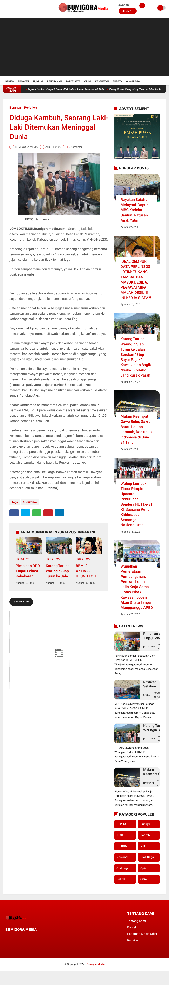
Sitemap (128, 10)
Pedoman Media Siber (142, 934)
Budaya (117, 81)
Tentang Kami (136, 921)
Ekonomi (23, 81)
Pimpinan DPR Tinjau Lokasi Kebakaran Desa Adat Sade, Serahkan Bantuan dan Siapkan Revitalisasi (28, 571)
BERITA (121, 824)
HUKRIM (121, 846)
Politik (120, 879)
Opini (87, 81)
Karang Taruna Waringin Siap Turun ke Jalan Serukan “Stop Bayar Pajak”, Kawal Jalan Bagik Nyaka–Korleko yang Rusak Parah (58, 571)
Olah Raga (133, 81)
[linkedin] (59, 512)
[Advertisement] (85, 47)
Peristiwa (30, 107)
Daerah (145, 835)
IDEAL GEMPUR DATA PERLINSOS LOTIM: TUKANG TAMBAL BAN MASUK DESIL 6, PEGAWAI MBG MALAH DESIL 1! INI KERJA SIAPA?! (136, 279)
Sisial (144, 879)
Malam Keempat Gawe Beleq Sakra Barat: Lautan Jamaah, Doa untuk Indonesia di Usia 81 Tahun (137, 429)
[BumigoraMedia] (84, 13)
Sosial (147, 695)
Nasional (148, 782)
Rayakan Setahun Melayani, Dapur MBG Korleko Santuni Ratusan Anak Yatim (52, 89)
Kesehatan (102, 81)
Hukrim (38, 81)
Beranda (15, 107)
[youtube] (21, 8)
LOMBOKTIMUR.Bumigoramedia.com (37, 229)
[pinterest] (48, 512)
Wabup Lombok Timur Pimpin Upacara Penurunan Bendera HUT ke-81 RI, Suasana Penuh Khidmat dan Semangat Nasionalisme (137, 504)
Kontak (132, 927)
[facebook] (4, 8)
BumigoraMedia (95, 964)
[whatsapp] (36, 512)
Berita (9, 81)
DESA (119, 835)
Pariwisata (73, 81)
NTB (143, 846)
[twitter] (10, 8)
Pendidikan (54, 81)
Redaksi (132, 940)
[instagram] (15, 8)
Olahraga (122, 868)
